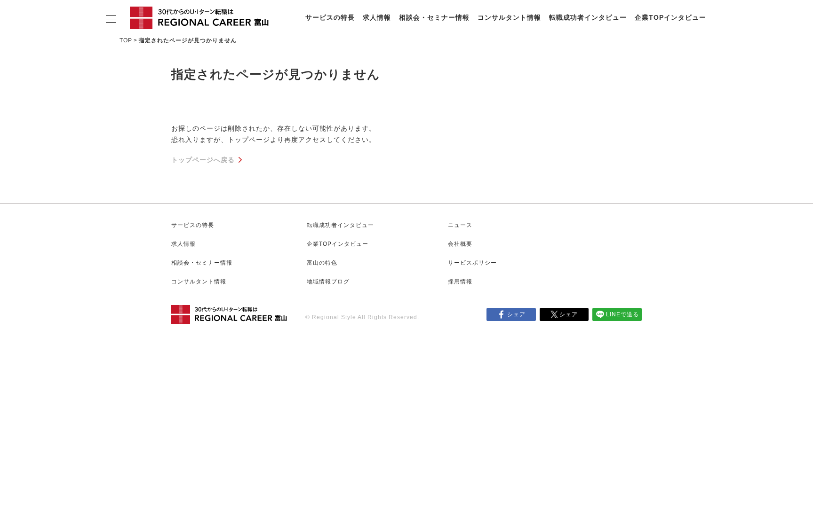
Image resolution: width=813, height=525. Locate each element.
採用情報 (460, 281)
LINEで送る (622, 314)
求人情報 (377, 17)
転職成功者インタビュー (588, 17)
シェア (516, 314)
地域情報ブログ (328, 281)
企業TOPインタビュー (670, 17)
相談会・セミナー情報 (434, 17)
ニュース (460, 225)
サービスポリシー (472, 262)
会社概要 (460, 244)
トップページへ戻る (203, 160)
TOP (126, 40)
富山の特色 (322, 262)
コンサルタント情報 (509, 17)
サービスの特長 (330, 17)
